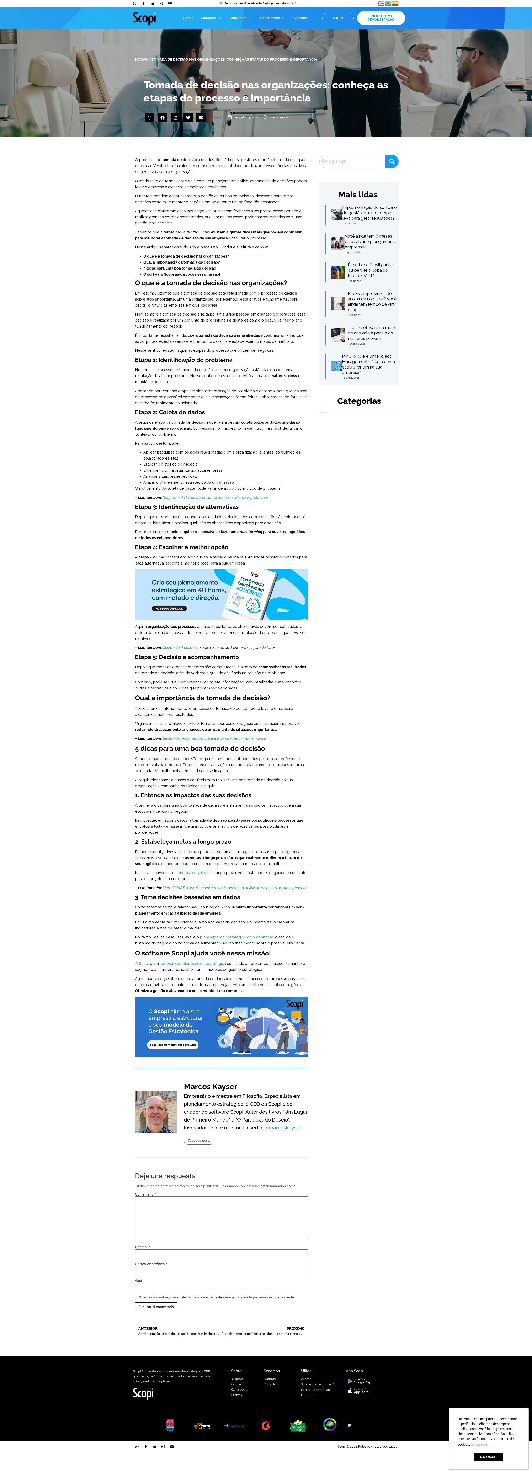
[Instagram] (163, 1446)
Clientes (300, 18)
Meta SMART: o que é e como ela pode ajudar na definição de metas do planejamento (235, 888)
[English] (381, 3)
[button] (149, 117)
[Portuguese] (388, 3)
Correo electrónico (151, 1264)
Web (138, 1280)
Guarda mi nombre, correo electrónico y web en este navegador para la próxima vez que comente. (217, 1297)
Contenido (238, 18)
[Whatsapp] (137, 1446)
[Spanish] (395, 3)
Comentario (145, 1194)
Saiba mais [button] (479, 1444)
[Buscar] (392, 161)
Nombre (142, 1247)
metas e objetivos (195, 872)
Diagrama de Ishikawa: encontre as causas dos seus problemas (216, 497)
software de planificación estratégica (193, 963)
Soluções (208, 18)
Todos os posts (199, 1141)
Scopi (144, 963)
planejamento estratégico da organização (237, 937)
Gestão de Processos (180, 647)
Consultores (270, 18)
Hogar (188, 18)
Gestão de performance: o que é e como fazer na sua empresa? (215, 738)
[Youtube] (172, 1446)
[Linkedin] (154, 1446)
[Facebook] (146, 1446)
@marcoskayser (283, 1128)
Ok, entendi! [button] (489, 1456)
